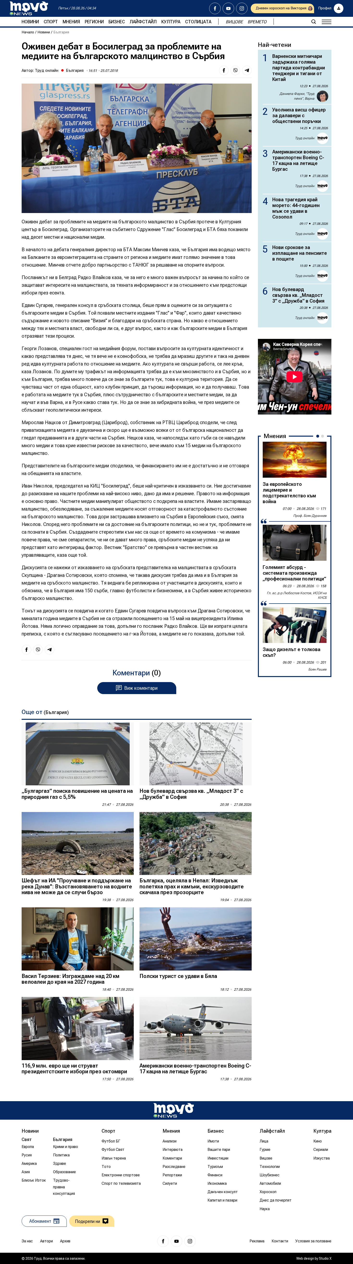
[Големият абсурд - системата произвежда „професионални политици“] (295, 543)
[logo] (29, 8)
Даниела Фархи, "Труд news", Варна (297, 96)
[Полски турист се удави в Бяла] (196, 939)
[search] (313, 21)
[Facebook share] (224, 70)
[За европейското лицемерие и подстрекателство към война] (295, 460)
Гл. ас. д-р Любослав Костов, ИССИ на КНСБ (297, 595)
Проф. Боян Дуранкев (310, 516)
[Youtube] (228, 8)
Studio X (325, 1258)
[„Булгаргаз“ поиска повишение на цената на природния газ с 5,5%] (78, 754)
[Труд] (173, 1110)
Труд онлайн (46, 70)
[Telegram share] (247, 70)
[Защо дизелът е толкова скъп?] (295, 625)
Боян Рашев (317, 669)
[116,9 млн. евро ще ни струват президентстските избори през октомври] (78, 1028)
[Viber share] (235, 70)
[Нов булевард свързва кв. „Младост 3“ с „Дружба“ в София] (196, 754)
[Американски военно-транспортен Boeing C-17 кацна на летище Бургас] (196, 1028)
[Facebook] (215, 8)
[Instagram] (242, 8)
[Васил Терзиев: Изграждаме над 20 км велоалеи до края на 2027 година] (78, 939)
